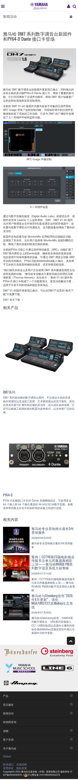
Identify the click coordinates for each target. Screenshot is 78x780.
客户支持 (8, 739)
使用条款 (8, 768)
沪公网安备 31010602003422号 (43, 774)
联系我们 (8, 764)
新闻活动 (10, 16)
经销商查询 (9, 722)
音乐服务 (8, 704)
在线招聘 (21, 764)
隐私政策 (21, 768)
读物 (5, 731)
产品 (5, 696)
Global (7, 756)
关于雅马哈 (9, 748)
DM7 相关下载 (12, 299)
